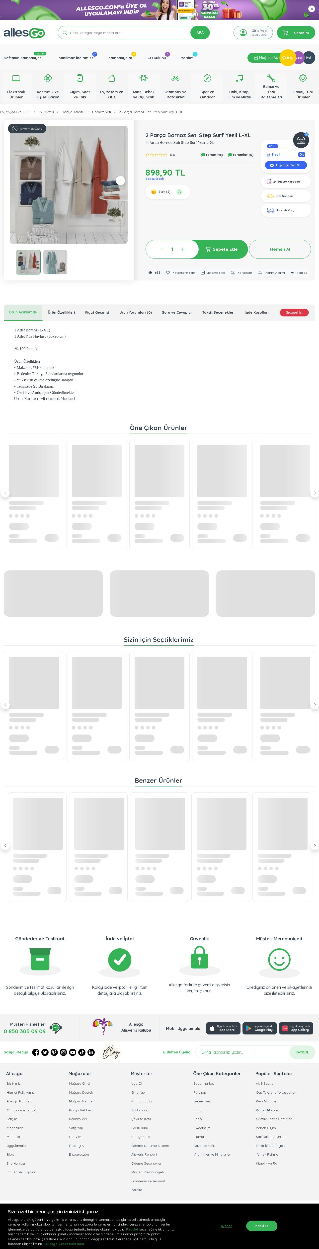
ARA (200, 32)
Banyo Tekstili (73, 112)
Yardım (187, 58)
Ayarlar (226, 1226)
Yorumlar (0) (242, 155)
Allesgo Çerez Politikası (64, 1244)
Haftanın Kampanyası (23, 58)
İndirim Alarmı (274, 272)
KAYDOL (302, 1052)
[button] (69, 185)
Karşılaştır (244, 272)
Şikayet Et (294, 312)
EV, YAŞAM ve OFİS (15, 112)
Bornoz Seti (101, 112)
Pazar (298, 57)
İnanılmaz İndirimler (75, 58)
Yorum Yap (214, 155)
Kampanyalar (120, 58)
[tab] (23, 312)
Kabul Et (261, 1226)
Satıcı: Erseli (155, 179)
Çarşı (288, 57)
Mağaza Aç (268, 57)
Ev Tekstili (46, 112)
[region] (159, 1226)
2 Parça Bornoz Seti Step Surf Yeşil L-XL (151, 112)
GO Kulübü (157, 58)
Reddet (132, 1229)
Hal (308, 57)
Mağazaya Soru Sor (288, 165)
